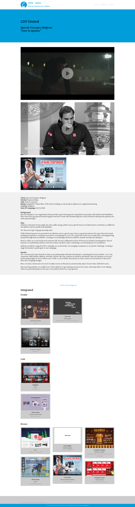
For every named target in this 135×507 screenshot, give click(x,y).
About (96, 4)
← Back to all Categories (67, 285)
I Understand (86, 505)
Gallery (111, 4)
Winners (103, 4)
